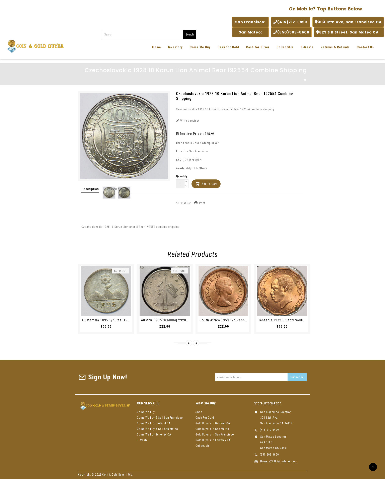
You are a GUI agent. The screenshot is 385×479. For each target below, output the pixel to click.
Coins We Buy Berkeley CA (154, 434)
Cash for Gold (228, 47)
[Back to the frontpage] (305, 80)
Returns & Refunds (335, 47)
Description (90, 189)
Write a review (189, 120)
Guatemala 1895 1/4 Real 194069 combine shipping (124, 320)
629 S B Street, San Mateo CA (350, 32)
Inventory (175, 47)
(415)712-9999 (292, 21)
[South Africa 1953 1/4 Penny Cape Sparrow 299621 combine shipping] (223, 291)
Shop (199, 412)
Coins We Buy (200, 47)
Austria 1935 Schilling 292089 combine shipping (180, 320)
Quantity (181, 176)
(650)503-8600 (293, 32)
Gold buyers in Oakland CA (213, 423)
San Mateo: (250, 32)
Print (202, 203)
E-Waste (307, 47)
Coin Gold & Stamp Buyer (202, 143)
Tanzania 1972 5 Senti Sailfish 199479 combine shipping (304, 320)
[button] (186, 182)
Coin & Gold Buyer (114, 474)
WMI (131, 474)
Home (156, 47)
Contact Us (365, 47)
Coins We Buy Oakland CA (154, 423)
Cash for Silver (258, 47)
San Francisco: (250, 21)
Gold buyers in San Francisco (215, 434)
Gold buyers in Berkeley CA (213, 440)
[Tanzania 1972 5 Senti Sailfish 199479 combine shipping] (282, 291)
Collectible (285, 47)
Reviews (113, 189)
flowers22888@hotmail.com (278, 461)
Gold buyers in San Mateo (212, 428)
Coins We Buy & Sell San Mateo (157, 428)
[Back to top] (373, 467)
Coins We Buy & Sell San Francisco (160, 417)
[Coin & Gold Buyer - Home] (34, 46)
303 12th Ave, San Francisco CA (350, 21)
